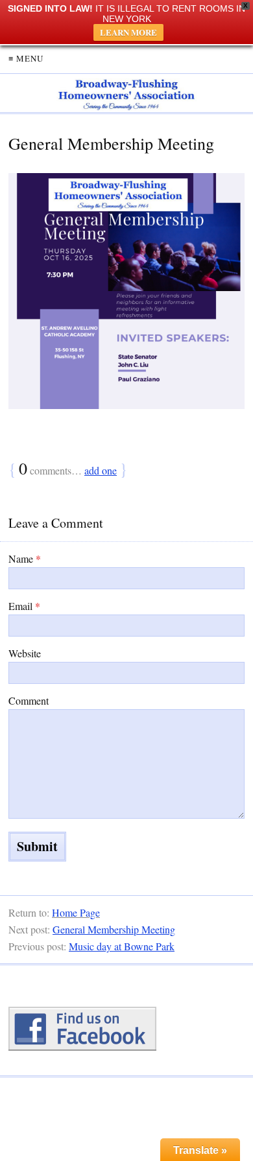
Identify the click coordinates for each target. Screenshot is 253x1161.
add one (100, 470)
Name (24, 558)
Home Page (76, 912)
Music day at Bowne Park (122, 946)
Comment (28, 700)
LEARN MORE (128, 32)
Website (24, 653)
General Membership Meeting (114, 929)
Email (24, 606)
